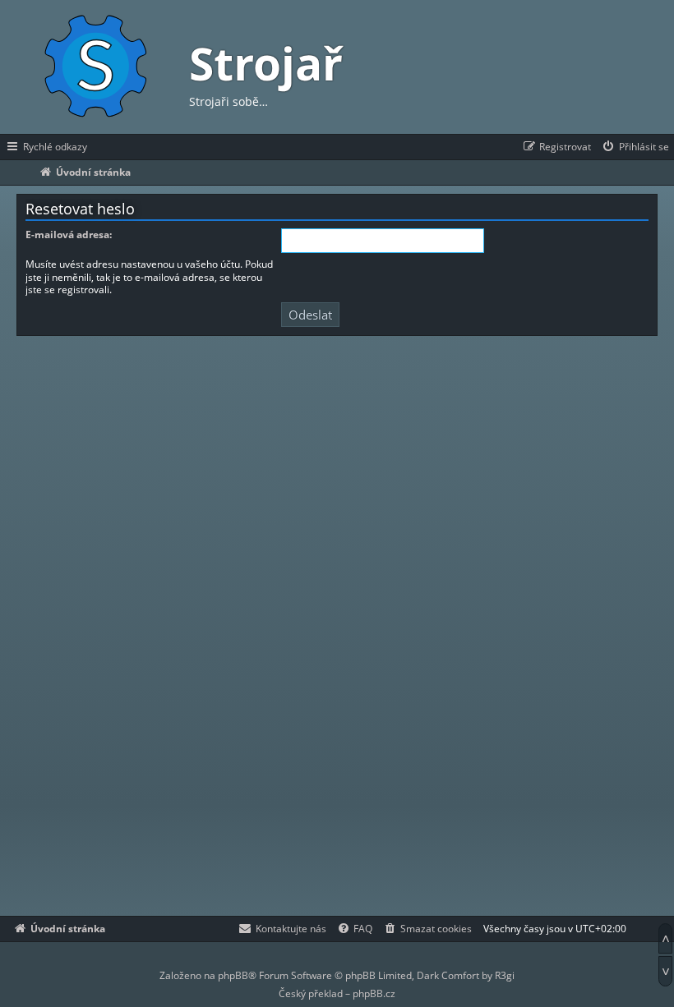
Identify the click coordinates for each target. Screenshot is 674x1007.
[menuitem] (635, 147)
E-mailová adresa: (68, 234)
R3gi (505, 975)
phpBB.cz (374, 993)
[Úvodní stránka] (94, 67)
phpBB (233, 975)
